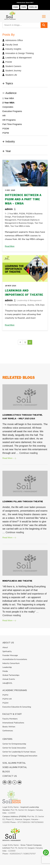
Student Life (11, 75)
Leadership (7, 667)
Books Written (8, 726)
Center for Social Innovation (14, 748)
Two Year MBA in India (20, 226)
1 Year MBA (8, 98)
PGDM (15, 7)
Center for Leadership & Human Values (19, 751)
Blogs (6, 771)
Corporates (7, 107)
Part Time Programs (12, 124)
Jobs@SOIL (7, 683)
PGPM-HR (33, 7)
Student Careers (13, 66)
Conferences (7, 730)
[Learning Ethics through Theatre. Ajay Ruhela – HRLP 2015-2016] (25, 397)
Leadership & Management (18, 57)
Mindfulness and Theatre (17, 581)
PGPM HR (7, 699)
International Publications (13, 722)
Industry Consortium (11, 663)
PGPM (23, 7)
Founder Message (10, 655)
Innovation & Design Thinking (19, 53)
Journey (30, 305)
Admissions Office (14, 40)
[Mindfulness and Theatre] (25, 563)
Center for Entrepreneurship (14, 744)
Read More (9, 246)
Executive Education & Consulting (16, 707)
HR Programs (9, 120)
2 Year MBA (8, 102)
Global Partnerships (10, 675)
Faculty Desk (11, 44)
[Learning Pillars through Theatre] (25, 483)
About (5, 647)
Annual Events (8, 679)
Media (5, 671)
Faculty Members (10, 718)
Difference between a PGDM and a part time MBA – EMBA (23, 199)
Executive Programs (12, 111)
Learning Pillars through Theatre (22, 502)
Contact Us (9, 776)
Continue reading (28, 453)
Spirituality (7, 651)
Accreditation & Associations (14, 659)
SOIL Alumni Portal (14, 763)
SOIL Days (40, 305)
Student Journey (13, 70)
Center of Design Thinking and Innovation (19, 755)
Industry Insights (13, 49)
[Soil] (10, 13)
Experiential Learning (17, 305)
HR (4, 115)
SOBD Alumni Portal (14, 767)
